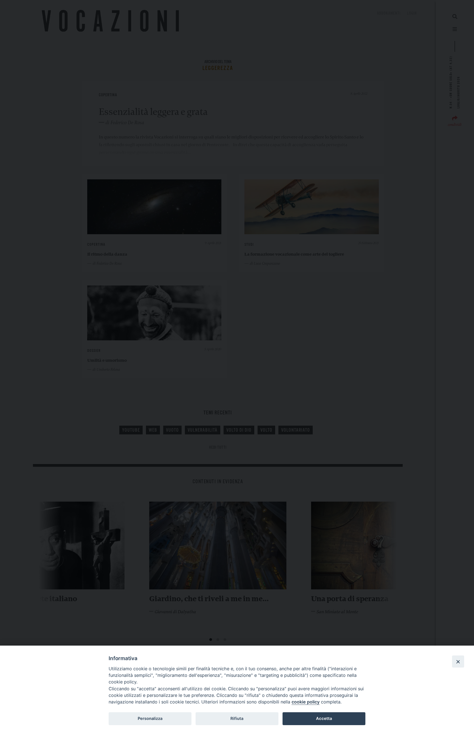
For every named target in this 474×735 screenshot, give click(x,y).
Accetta (324, 718)
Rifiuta (236, 718)
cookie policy (306, 702)
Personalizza (150, 718)
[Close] (458, 661)
